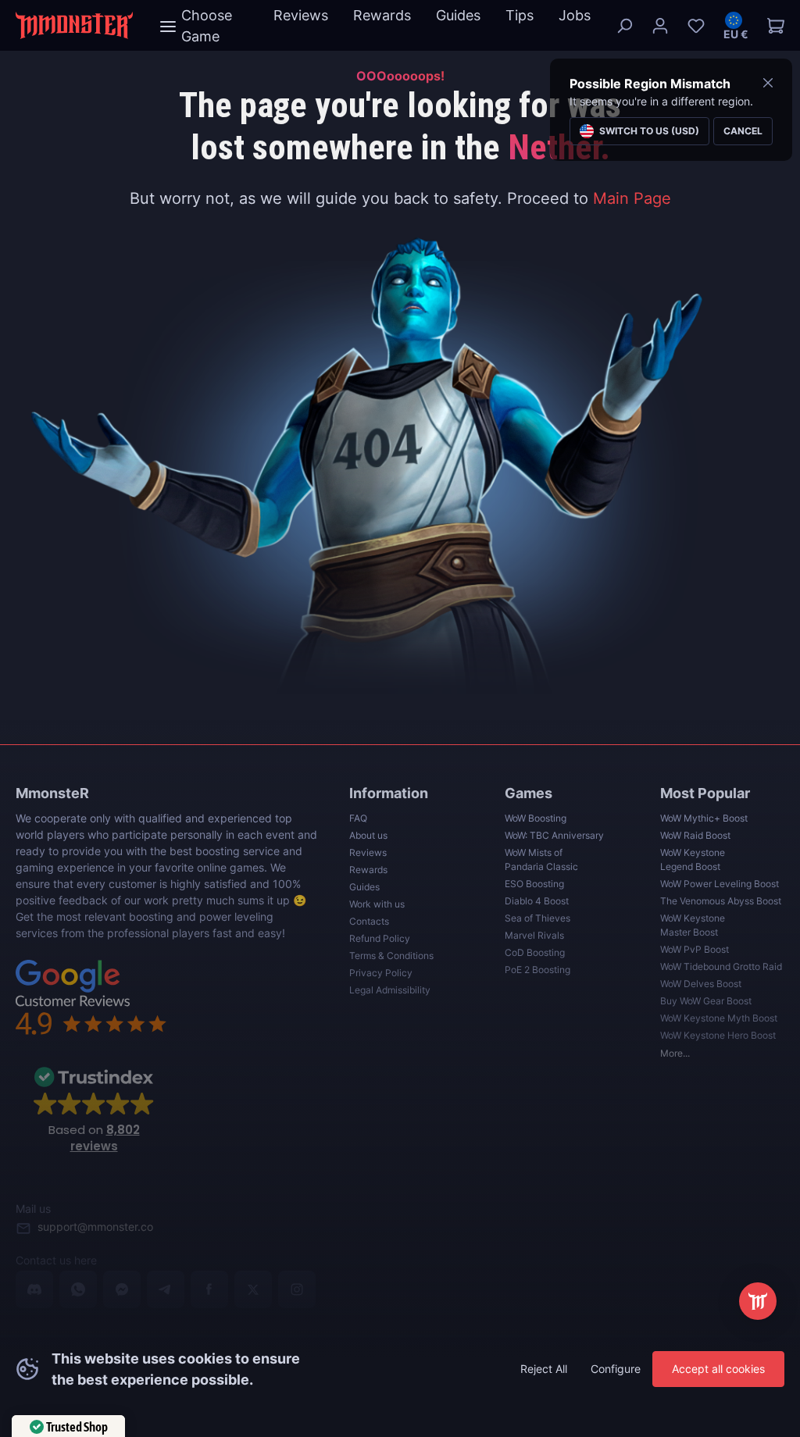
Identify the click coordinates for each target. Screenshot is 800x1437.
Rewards (368, 869)
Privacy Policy (380, 973)
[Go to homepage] (74, 25)
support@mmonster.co (95, 1226)
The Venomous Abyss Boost (720, 901)
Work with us (377, 904)
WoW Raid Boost (695, 835)
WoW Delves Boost (700, 983)
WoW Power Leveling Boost (719, 884)
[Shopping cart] (771, 25)
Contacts (369, 921)
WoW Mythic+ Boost (704, 818)
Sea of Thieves (537, 918)
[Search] (624, 25)
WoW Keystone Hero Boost (718, 1035)
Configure (616, 1368)
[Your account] (660, 25)
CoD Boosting (535, 952)
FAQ (358, 818)
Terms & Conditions (391, 955)
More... (675, 1053)
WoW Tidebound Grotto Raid (721, 966)
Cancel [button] (742, 131)
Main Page (632, 198)
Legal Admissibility (389, 990)
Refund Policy (379, 938)
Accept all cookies (718, 1368)
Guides (364, 887)
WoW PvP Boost (694, 949)
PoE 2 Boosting (537, 969)
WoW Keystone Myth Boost (718, 1018)
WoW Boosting (535, 818)
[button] (736, 25)
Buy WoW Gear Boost (706, 1001)
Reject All (543, 1368)
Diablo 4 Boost (537, 901)
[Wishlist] (696, 25)
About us (368, 835)
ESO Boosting (534, 884)
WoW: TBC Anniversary (554, 835)
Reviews (368, 852)
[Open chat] (758, 1301)
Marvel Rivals (534, 935)
